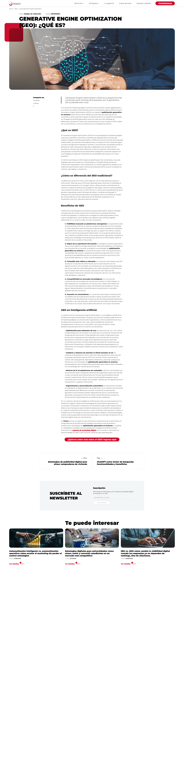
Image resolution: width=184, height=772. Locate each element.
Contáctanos (165, 3)
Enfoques (93, 3)
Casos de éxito (125, 3)
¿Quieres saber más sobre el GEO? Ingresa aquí (92, 439)
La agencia (109, 3)
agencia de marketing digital (84, 430)
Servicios (78, 3)
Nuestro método (144, 3)
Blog (16, 8)
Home (11, 8)
